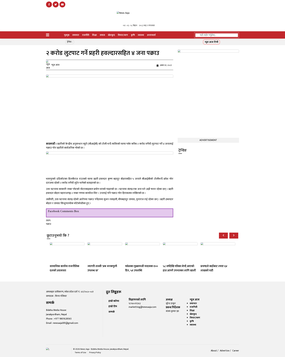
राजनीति (85, 35)
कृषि (133, 35)
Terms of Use (80, 352)
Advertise (225, 351)
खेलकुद (111, 35)
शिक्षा (94, 35)
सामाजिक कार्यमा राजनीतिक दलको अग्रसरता (64, 268)
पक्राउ (48, 224)
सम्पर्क (112, 312)
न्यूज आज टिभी (211, 42)
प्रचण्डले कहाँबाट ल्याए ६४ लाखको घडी (214, 268)
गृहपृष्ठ (66, 35)
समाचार (75, 35)
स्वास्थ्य (141, 35)
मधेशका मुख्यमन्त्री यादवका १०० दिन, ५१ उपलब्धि (141, 268)
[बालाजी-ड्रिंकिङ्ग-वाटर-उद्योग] (109, 163)
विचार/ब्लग (123, 35)
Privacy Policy (95, 352)
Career (235, 351)
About (214, 351)
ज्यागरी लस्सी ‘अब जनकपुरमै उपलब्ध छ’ (102, 268)
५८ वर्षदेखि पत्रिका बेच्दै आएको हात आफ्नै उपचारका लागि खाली (179, 268)
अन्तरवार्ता (151, 35)
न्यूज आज (55, 65)
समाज (102, 35)
